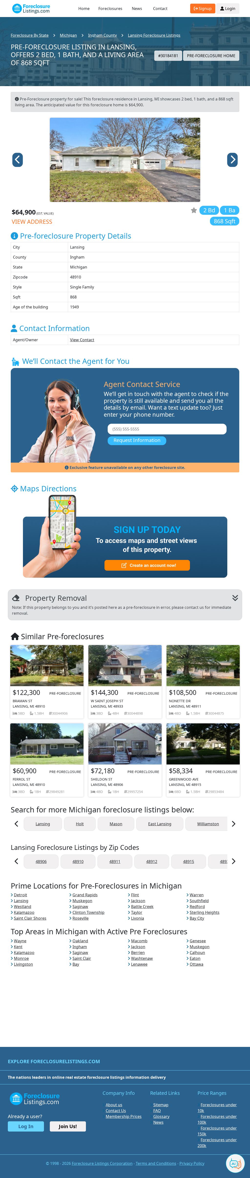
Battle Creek (142, 906)
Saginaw (80, 906)
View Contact (82, 339)
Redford (197, 906)
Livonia (137, 918)
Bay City (197, 918)
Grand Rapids (85, 895)
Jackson (138, 900)
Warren (197, 895)
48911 (114, 861)
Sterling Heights (204, 912)
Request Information (137, 440)
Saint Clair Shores (30, 918)
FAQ (157, 1110)
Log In (25, 1126)
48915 (188, 861)
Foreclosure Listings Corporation (102, 1163)
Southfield (199, 900)
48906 (41, 861)
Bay (76, 964)
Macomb (139, 941)
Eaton (195, 958)
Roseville (81, 918)
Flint (135, 895)
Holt (80, 824)
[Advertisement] (125, 1001)
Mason (116, 824)
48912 (151, 861)
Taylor (136, 912)
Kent (18, 946)
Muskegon (82, 900)
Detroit (20, 895)
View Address (32, 221)
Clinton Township (88, 912)
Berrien (138, 952)
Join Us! (68, 1126)
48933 (225, 861)
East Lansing (159, 824)
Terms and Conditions (156, 1163)
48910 (78, 861)
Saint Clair (82, 958)
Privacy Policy (191, 1163)
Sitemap (160, 1104)
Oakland (80, 941)
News (137, 8)
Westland (22, 906)
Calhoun (197, 952)
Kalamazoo (24, 912)
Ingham (80, 946)
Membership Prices (124, 1116)
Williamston (208, 824)
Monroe (21, 958)
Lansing (43, 824)
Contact (160, 8)
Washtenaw (142, 958)
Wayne (20, 941)
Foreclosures (110, 8)
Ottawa (196, 964)
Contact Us (116, 1110)
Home (84, 8)
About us (114, 1104)
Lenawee (139, 964)
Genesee (198, 941)
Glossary (161, 1116)
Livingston (23, 964)
